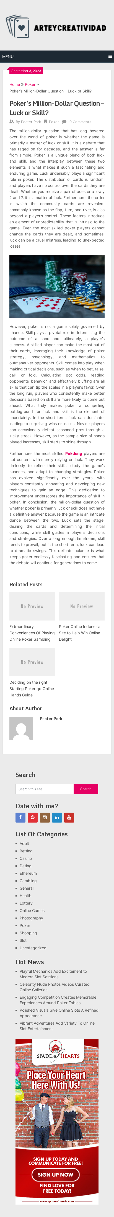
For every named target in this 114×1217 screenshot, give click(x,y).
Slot (23, 940)
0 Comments (80, 122)
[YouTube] (69, 818)
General (26, 888)
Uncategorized (33, 947)
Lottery (26, 903)
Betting (26, 851)
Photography (31, 918)
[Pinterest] (33, 818)
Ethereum (28, 873)
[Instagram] (45, 818)
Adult (24, 843)
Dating (26, 865)
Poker (30, 84)
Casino (26, 858)
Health (25, 895)
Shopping (28, 932)
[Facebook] (20, 818)
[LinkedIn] (57, 818)
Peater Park (31, 122)
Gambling (28, 880)
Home (14, 84)
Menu (8, 56)
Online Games (32, 910)
